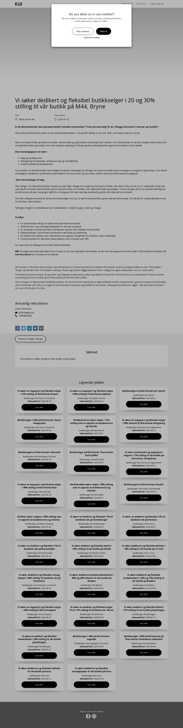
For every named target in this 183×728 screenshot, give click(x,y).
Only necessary (82, 31)
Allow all (103, 31)
